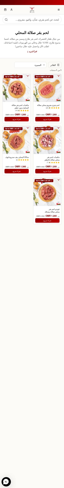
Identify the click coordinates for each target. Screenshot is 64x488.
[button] (6, 481)
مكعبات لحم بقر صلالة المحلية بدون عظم (20, 106)
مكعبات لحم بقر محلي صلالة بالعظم (52, 158)
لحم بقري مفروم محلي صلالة (48, 105)
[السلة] (5, 9)
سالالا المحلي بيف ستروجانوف (17, 157)
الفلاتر (53, 64)
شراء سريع (47, 119)
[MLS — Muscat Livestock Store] (32, 10)
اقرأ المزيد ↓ (32, 51)
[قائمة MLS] (59, 9)
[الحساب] (11, 9)
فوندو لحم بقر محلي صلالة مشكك (52, 210)
